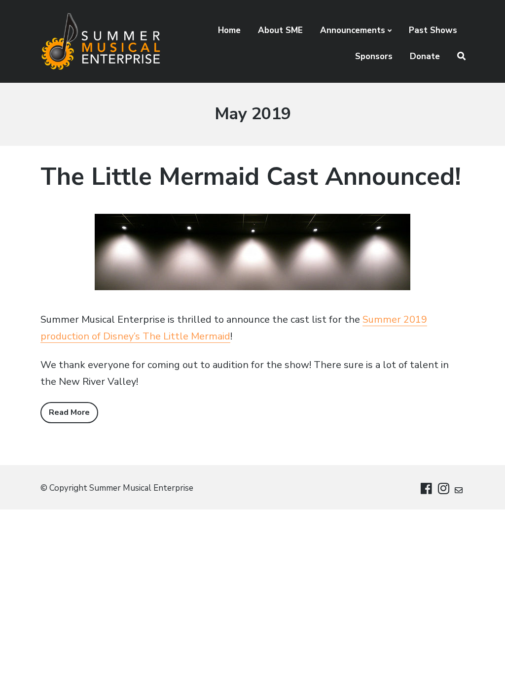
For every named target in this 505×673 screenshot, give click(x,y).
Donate (425, 56)
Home (229, 30)
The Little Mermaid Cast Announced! (250, 177)
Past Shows (433, 30)
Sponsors (374, 56)
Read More (69, 412)
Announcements (352, 30)
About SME (280, 30)
